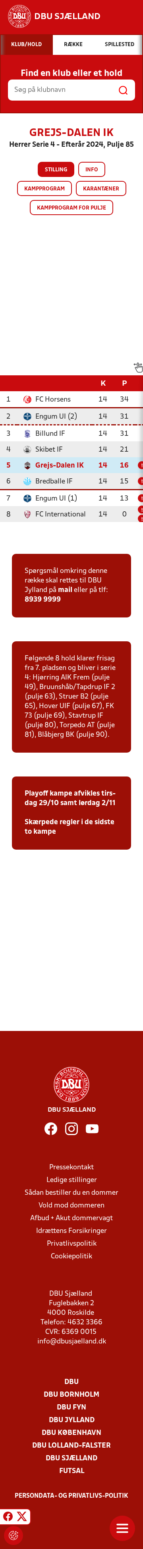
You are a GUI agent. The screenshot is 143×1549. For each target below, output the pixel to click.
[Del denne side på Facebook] (8, 1518)
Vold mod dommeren (71, 1205)
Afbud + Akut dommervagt (71, 1218)
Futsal (71, 1471)
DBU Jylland (72, 1420)
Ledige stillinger (71, 1180)
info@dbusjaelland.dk (71, 1341)
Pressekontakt (71, 1167)
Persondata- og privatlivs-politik (71, 1496)
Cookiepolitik (71, 1256)
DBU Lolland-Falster (71, 1445)
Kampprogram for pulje (71, 208)
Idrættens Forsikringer (71, 1231)
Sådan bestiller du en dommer (71, 1193)
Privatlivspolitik (72, 1243)
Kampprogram (44, 189)
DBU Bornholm (71, 1395)
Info (91, 170)
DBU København (71, 1433)
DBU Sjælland (71, 1458)
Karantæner (101, 189)
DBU (71, 1382)
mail (65, 590)
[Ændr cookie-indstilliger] (13, 1535)
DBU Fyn (71, 1407)
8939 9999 (43, 599)
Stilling (56, 170)
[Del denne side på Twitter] (22, 1518)
